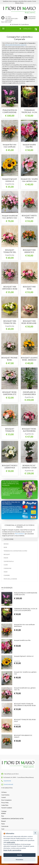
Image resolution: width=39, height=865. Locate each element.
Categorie (8, 539)
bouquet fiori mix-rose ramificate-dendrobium (10, 146)
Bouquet (7, 554)
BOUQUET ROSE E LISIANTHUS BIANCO (10, 467)
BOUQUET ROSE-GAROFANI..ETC (9, 393)
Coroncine (7, 568)
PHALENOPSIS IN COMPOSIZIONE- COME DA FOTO (9, 112)
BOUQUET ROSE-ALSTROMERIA (29, 430)
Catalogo (27, 29)
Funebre (7, 575)
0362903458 (32, 17)
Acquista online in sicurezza (11, 503)
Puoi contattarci (20, 533)
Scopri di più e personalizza (12, 850)
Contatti (3, 797)
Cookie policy (4, 805)
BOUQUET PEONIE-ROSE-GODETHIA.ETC (9, 360)
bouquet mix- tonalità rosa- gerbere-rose (29, 180)
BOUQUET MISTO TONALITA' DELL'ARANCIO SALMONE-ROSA (25, 704)
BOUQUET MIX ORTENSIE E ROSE (9, 288)
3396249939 (31, 18)
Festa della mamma (10, 579)
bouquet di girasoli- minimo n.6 (9, 180)
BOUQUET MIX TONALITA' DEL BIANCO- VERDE (10, 323)
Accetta (19, 855)
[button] (35, 29)
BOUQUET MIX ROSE (29, 288)
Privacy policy (5, 802)
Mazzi (5, 571)
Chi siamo (4, 792)
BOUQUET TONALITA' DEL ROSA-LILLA (9, 252)
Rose (5, 547)
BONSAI (6, 544)
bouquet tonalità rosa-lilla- (29, 145)
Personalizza (19, 859)
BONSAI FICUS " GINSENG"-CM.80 (29, 466)
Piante (6, 558)
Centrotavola (9, 561)
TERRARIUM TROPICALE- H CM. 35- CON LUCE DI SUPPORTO (26, 609)
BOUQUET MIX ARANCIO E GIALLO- (29, 252)
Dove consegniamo (6, 800)
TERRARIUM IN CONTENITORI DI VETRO (15, 551)
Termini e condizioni (6, 807)
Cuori (6, 565)
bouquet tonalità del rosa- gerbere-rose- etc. (10, 217)
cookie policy (11, 842)
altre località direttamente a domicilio (15, 45)
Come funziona (5, 795)
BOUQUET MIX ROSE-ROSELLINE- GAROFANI (29, 323)
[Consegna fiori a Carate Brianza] (19, 10)
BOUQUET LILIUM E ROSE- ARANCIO (29, 359)
